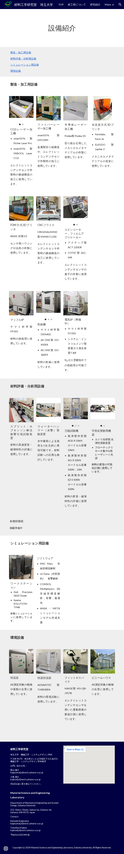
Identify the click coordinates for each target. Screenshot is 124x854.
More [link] (108, 4)
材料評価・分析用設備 (23, 58)
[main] (62, 28)
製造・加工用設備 (20, 52)
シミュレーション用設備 (24, 64)
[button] (120, 4)
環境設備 (15, 70)
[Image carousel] (21, 110)
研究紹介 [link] (95, 4)
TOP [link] (61, 4)
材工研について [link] (77, 4)
